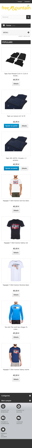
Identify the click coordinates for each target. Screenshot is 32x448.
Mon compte (6, 400)
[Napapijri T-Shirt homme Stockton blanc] (16, 271)
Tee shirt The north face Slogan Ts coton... (16, 328)
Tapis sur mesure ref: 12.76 (16, 116)
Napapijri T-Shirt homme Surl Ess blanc (16, 201)
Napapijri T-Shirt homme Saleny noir (16, 243)
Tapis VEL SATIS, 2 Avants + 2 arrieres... (16, 159)
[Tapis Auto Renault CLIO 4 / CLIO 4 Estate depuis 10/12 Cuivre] (16, 59)
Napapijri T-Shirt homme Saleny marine (16, 369)
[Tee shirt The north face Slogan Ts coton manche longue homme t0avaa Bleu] (16, 313)
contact (20, 36)
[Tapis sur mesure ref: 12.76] (16, 102)
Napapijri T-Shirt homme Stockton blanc (16, 285)
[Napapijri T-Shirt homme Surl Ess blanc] (16, 186)
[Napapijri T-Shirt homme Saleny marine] (16, 355)
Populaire (7, 42)
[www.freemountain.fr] (16, 8)
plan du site (27, 36)
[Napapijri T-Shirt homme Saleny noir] (16, 228)
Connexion (27, 1)
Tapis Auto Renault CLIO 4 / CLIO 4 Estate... (16, 75)
